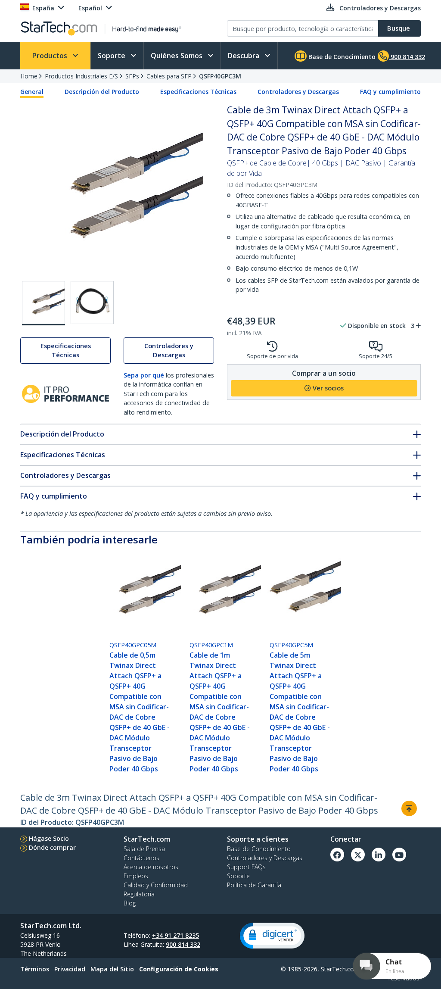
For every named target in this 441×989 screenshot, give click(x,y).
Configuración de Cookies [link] (178, 969)
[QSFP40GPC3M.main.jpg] (43, 303)
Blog (130, 903)
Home (28, 76)
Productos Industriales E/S (81, 76)
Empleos (136, 876)
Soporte (112, 55)
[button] (272, 935)
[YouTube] (399, 854)
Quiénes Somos (177, 55)
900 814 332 (183, 944)
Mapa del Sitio (112, 969)
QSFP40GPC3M (220, 76)
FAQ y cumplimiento (390, 91)
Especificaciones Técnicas (198, 91)
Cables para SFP (169, 76)
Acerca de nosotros (151, 867)
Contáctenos (141, 858)
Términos (34, 969)
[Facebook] (337, 854)
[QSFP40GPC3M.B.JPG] (92, 302)
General (31, 91)
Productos (50, 55)
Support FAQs (246, 867)
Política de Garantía (254, 885)
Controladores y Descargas (298, 91)
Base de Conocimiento (341, 57)
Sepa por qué (144, 375)
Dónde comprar (52, 847)
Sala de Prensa (144, 849)
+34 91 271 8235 (175, 935)
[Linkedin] (378, 854)
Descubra (244, 55)
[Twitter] (358, 854)
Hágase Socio (49, 838)
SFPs (132, 76)
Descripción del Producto (102, 91)
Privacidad (69, 969)
